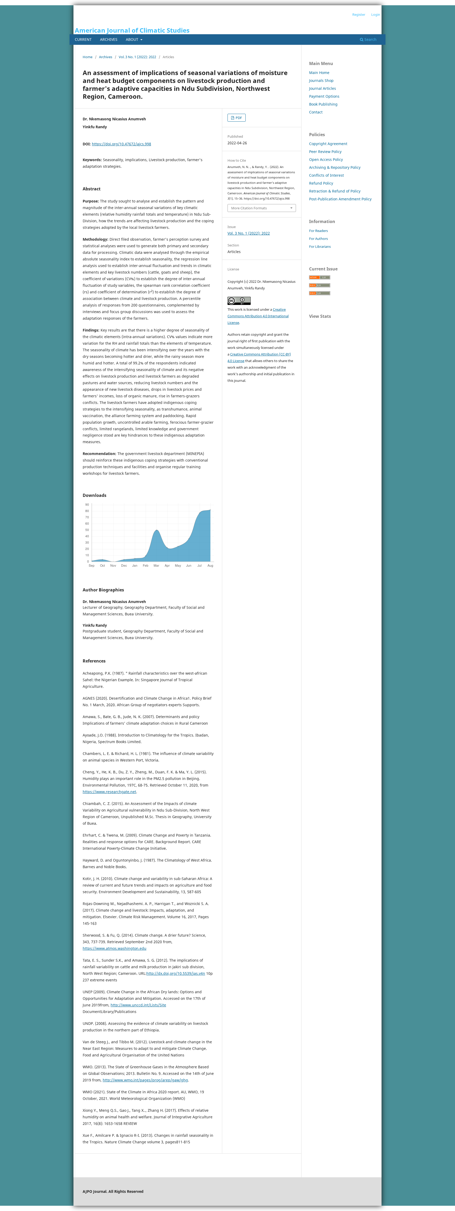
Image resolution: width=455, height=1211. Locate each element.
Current (83, 39)
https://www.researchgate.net (109, 791)
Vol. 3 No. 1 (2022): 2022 (137, 57)
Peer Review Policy (325, 151)
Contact (316, 112)
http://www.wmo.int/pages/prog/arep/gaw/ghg (145, 1080)
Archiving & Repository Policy (334, 167)
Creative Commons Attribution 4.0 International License (258, 316)
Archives (108, 39)
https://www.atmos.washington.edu (114, 948)
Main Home (319, 72)
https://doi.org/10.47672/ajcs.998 (121, 143)
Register (358, 14)
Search (370, 39)
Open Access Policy (326, 159)
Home (87, 57)
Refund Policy (321, 183)
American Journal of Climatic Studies (132, 30)
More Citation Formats (249, 208)
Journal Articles (322, 88)
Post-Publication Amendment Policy (340, 198)
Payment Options (324, 96)
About (132, 39)
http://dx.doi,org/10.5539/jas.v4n (175, 973)
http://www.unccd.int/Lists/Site (138, 1004)
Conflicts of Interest (326, 175)
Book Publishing (323, 104)
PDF (238, 117)
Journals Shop (321, 80)
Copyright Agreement (328, 143)
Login (375, 14)
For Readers (318, 230)
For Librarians (320, 246)
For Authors (318, 238)
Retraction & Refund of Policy (334, 191)
